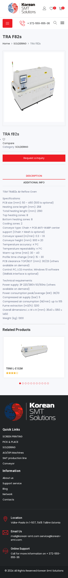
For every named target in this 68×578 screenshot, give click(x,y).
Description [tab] (34, 176)
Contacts (8, 499)
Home (6, 43)
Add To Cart (26, 353)
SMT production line (15, 458)
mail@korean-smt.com (25, 536)
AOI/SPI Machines (13, 452)
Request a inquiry (34, 158)
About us (8, 478)
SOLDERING (20, 43)
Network (7, 494)
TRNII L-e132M (14, 368)
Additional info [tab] (34, 182)
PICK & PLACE (10, 442)
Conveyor (8, 463)
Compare (8, 143)
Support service (12, 483)
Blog (5, 489)
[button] (20, 383)
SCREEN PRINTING (12, 436)
